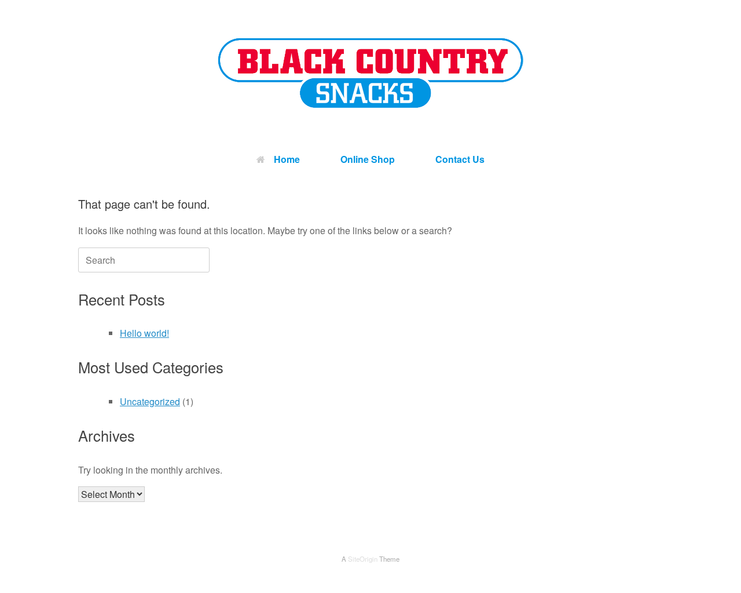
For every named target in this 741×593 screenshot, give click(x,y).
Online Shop (367, 159)
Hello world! (144, 333)
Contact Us (460, 159)
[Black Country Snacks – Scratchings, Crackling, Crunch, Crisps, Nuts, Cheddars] (370, 73)
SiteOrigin (362, 558)
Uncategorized (150, 401)
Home (287, 159)
